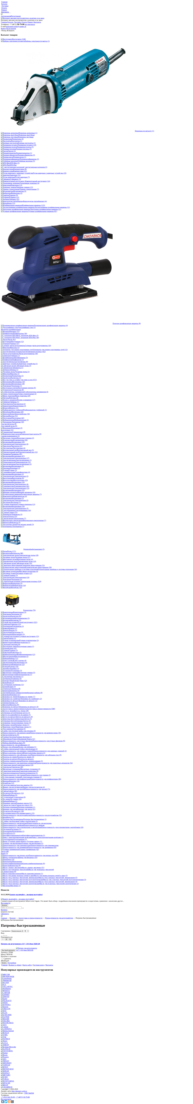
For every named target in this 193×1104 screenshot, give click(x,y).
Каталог (4, 905)
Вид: (2, 933)
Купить (4, 963)
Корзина (4, 910)
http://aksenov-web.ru (19, 1091)
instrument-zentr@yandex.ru (16, 26)
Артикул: (4, 952)
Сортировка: (5, 931)
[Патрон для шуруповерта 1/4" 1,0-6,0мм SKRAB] (27, 950)
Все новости (5, 903)
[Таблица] (4, 935)
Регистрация (16, 16)
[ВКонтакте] (2, 1101)
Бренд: (3, 954)
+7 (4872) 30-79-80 (23, 1097)
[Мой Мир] (12, 1101)
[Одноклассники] (9, 1101)
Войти (3, 28)
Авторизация (6, 16)
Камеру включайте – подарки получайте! (26, 895)
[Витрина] (2, 935)
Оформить (5, 914)
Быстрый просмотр (8, 950)
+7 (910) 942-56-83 (8, 1097)
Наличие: (4, 956)
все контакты (30, 24)
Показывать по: (7, 937)
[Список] (6, 935)
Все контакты (6, 1099)
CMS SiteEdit (29, 1093)
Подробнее (12, 963)
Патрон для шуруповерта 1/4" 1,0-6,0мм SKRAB (20, 944)
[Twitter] (6, 1101)
